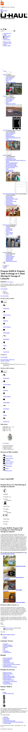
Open (2, 9)
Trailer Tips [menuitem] (8, 79)
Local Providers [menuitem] (9, 228)
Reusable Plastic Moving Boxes (10, 666)
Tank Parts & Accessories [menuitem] (11, 261)
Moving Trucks (6, 308)
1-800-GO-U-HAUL (8, 628)
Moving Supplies (6, 332)
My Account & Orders (8, 646)
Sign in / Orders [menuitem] (7, 42)
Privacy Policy (6, 718)
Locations (7, 723)
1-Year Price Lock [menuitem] (7, 33)
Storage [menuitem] (5, 155)
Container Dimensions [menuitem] (11, 140)
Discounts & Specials (7, 683)
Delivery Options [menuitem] (9, 134)
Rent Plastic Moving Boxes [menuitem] (12, 205)
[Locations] (5, 29)
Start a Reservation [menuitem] (10, 77)
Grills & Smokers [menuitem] (9, 257)
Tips (4, 648)
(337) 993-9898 (4, 288)
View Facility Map (5, 295)
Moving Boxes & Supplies (9, 677)
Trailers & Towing (6, 314)
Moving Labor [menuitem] (6, 224)
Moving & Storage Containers (11, 664)
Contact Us (5, 643)
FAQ (4, 649)
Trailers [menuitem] (5, 74)
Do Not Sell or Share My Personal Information (13, 722)
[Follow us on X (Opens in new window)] (4, 704)
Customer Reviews (7, 652)
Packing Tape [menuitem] (9, 202)
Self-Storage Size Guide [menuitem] (11, 165)
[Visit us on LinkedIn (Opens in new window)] (4, 702)
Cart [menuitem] (5, 38)
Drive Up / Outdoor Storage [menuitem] (12, 166)
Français (5, 636)
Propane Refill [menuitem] (9, 255)
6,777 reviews (10, 281)
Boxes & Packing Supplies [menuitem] (9, 193)
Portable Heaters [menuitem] (9, 258)
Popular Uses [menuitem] (9, 135)
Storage (9, 155)
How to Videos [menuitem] (9, 78)
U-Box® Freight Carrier (8, 693)
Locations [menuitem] (6, 37)
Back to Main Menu (11, 76)
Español (5, 638)
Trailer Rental (6, 660)
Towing (5, 96)
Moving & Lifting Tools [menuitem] (11, 201)
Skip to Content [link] (4, 10)
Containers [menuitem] (7, 130)
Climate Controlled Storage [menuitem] (12, 162)
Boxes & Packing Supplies (21, 193)
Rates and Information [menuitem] (10, 132)
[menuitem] (16, 98)
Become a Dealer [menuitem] (7, 35)
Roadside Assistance (7, 645)
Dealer (4, 692)
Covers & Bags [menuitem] (9, 200)
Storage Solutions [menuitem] (9, 203)
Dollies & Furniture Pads (8, 662)
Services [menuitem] (8, 231)
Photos (6, 293)
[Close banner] (1, 1)
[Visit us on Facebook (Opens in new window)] (4, 696)
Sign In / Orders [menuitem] (6, 39)
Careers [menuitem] (5, 34)
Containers (16, 130)
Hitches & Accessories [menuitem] (11, 82)
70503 (4, 267)
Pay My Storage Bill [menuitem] (10, 167)
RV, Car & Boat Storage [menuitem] (11, 164)
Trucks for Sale (6, 351)
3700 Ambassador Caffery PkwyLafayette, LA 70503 (8, 360)
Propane (9, 252)
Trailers (8, 74)
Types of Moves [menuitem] (9, 232)
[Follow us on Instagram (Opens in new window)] (4, 698)
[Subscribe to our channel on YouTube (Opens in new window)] (4, 706)
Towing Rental (6, 661)
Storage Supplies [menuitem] (9, 171)
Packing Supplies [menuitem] (9, 197)
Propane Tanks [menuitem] (9, 260)
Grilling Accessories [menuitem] (10, 256)
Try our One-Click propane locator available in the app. (12, 481)
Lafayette (5, 266)
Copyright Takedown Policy (9, 720)
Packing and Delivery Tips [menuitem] (13, 137)
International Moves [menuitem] (10, 136)
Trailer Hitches (6, 339)
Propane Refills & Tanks (8, 679)
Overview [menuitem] (8, 227)
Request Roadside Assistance (8, 634)
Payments (5, 647)
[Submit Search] (14, 31)
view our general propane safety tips (14, 553)
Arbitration (5, 717)
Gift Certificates (6, 682)
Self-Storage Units (7, 665)
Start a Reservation (10, 98)
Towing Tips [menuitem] (8, 101)
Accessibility (6, 651)
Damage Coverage (7, 678)
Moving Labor (13, 224)
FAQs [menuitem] (7, 81)
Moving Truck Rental (7, 658)
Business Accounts (7, 672)
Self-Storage (5, 320)
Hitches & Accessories (8, 673)
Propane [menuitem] (5, 252)
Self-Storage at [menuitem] (11, 159)
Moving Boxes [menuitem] (9, 196)
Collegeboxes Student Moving (10, 681)
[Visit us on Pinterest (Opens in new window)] (4, 700)
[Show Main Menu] (2, 12)
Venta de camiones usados (8, 676)
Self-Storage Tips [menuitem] (9, 170)
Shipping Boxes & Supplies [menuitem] (12, 198)
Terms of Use (6, 719)
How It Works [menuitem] (9, 230)
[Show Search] (4, 29)
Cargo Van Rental (7, 659)
